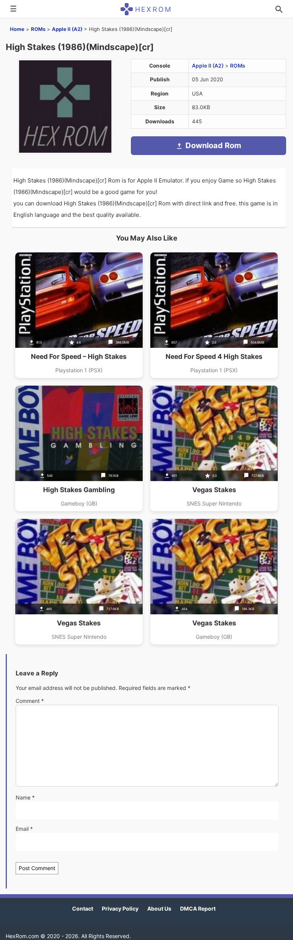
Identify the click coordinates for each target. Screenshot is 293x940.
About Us (159, 908)
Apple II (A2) (67, 29)
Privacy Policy (120, 908)
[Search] (278, 9)
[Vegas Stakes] (214, 448)
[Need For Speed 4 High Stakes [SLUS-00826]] (214, 315)
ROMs (38, 29)
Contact (82, 908)
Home (17, 29)
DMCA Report (198, 908)
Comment (30, 701)
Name (25, 797)
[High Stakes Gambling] (79, 448)
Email (24, 828)
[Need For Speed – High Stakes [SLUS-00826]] (79, 315)
